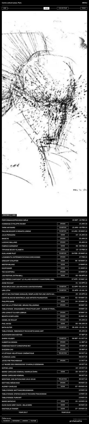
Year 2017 (23, 412)
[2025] (56, 8)
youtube (33, 421)
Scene (63, 235)
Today (84, 8)
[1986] (8, 8)
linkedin (25, 421)
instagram (16, 421)
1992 (13, 215)
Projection (63, 353)
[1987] (9, 8)
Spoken (62, 224)
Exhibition (62, 227)
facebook (6, 421)
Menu (84, 3)
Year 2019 (65, 412)
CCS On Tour (63, 8)
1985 (4, 8)
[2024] (55, 8)
